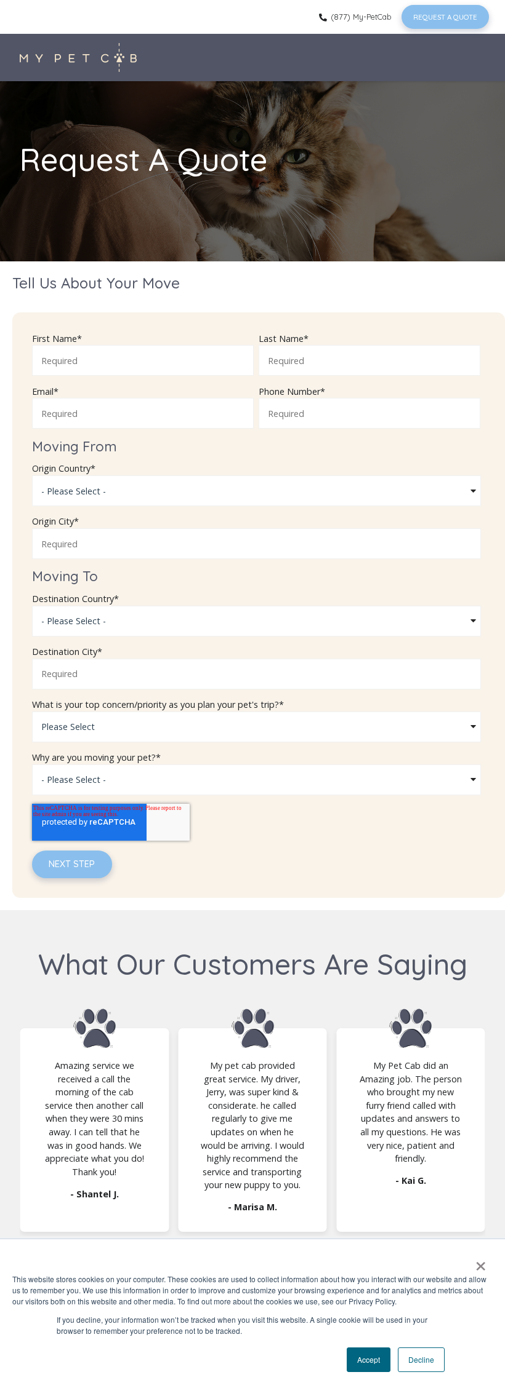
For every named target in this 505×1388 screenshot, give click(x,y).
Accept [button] (368, 1359)
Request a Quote (445, 17)
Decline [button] (421, 1359)
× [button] (481, 1261)
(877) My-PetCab (360, 17)
